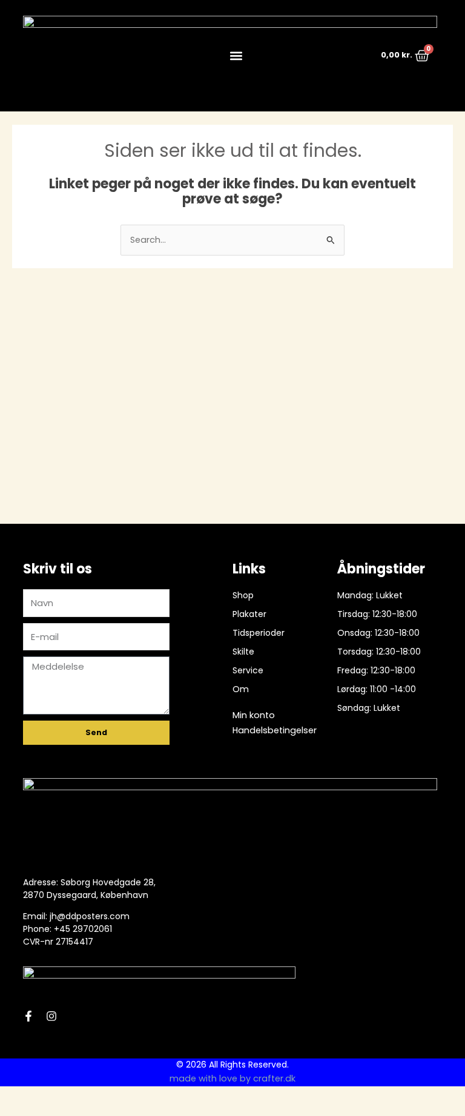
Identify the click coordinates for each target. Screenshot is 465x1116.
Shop (243, 595)
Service (247, 670)
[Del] (65, 1097)
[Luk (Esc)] (92, 1097)
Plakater (249, 614)
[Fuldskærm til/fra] (39, 1097)
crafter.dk (274, 1078)
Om (240, 689)
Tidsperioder (258, 633)
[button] (236, 55)
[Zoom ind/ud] (12, 1097)
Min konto (253, 715)
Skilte (243, 651)
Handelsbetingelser (274, 730)
